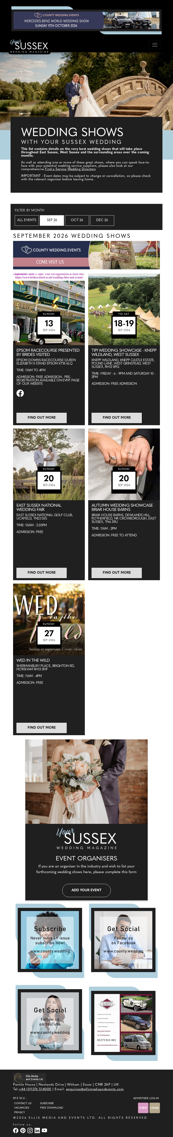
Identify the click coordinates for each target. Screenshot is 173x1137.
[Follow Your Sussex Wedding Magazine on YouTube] (50, 1021)
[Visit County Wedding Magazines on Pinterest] (23, 1130)
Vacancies (21, 1108)
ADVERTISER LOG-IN (146, 1098)
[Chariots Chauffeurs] (123, 1023)
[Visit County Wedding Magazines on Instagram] (30, 1130)
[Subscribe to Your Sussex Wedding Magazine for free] (50, 940)
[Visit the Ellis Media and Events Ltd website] (29, 1077)
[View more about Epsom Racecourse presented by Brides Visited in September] (49, 309)
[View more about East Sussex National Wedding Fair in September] (49, 464)
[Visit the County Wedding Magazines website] (154, 1107)
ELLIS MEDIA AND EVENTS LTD (62, 1118)
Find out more (42, 418)
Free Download (51, 1108)
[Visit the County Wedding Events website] (143, 1107)
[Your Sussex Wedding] (29, 47)
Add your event (86, 890)
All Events (26, 220)
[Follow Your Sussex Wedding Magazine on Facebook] (123, 940)
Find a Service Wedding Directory (70, 169)
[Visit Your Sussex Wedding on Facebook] (16, 1130)
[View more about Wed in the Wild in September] (49, 619)
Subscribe (47, 1103)
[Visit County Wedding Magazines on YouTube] (45, 1130)
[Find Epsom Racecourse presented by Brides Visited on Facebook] (20, 393)
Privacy (19, 1112)
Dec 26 (102, 220)
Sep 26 (52, 220)
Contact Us (22, 1103)
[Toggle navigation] (155, 45)
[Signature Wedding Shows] (86, 20)
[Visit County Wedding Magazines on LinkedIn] (38, 1130)
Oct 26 (77, 220)
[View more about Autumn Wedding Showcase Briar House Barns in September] (124, 464)
